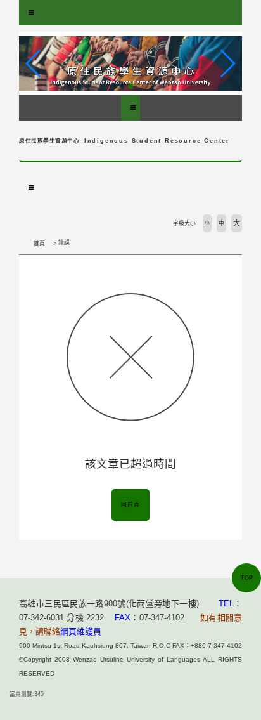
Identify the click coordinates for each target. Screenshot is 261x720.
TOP (247, 578)
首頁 (39, 243)
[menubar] (31, 13)
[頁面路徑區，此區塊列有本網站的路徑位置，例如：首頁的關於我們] (22, 243)
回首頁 (130, 505)
